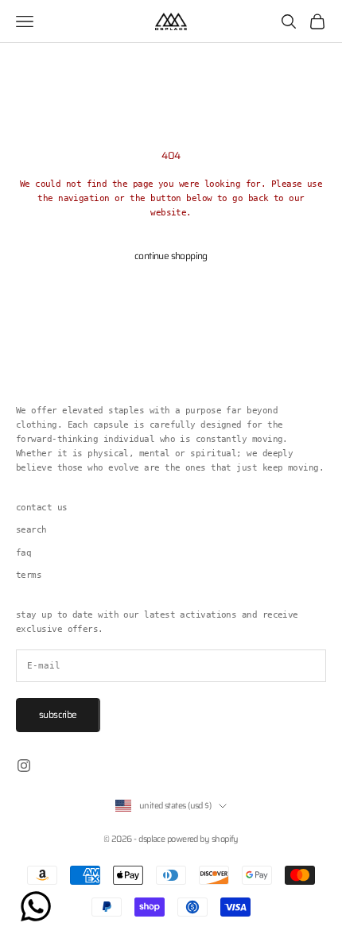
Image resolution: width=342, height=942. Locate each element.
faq (23, 553)
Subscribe (58, 714)
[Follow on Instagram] (24, 765)
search (31, 530)
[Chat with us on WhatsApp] (36, 906)
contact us (42, 507)
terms (28, 575)
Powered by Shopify (203, 839)
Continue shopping (171, 255)
